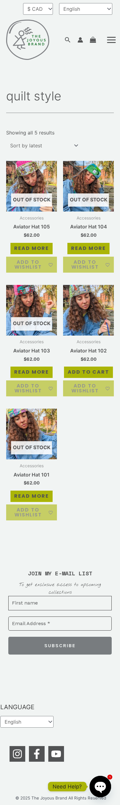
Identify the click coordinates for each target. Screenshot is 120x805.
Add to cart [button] (88, 371)
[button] (67, 40)
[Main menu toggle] (111, 40)
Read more (31, 248)
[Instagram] (17, 754)
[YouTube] (56, 754)
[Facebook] (37, 754)
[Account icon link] (80, 40)
